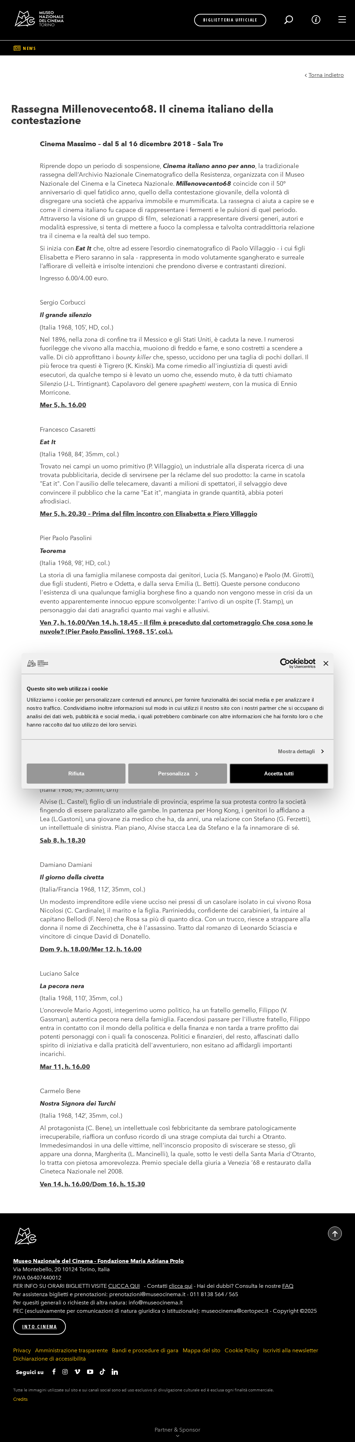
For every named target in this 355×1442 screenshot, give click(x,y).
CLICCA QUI (124, 1286)
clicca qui (180, 1286)
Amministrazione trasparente (71, 1350)
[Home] (41, 18)
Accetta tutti (279, 773)
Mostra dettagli (296, 751)
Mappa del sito (201, 1350)
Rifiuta (76, 773)
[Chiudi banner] (325, 663)
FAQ (287, 1286)
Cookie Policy (242, 1350)
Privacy (22, 1350)
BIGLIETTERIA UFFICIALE (230, 20)
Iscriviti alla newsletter (290, 1350)
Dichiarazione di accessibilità (49, 1358)
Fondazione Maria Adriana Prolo (140, 1261)
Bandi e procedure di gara (145, 1350)
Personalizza (173, 773)
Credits (20, 1399)
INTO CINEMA (39, 1326)
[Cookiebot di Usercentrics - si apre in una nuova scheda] (285, 663)
